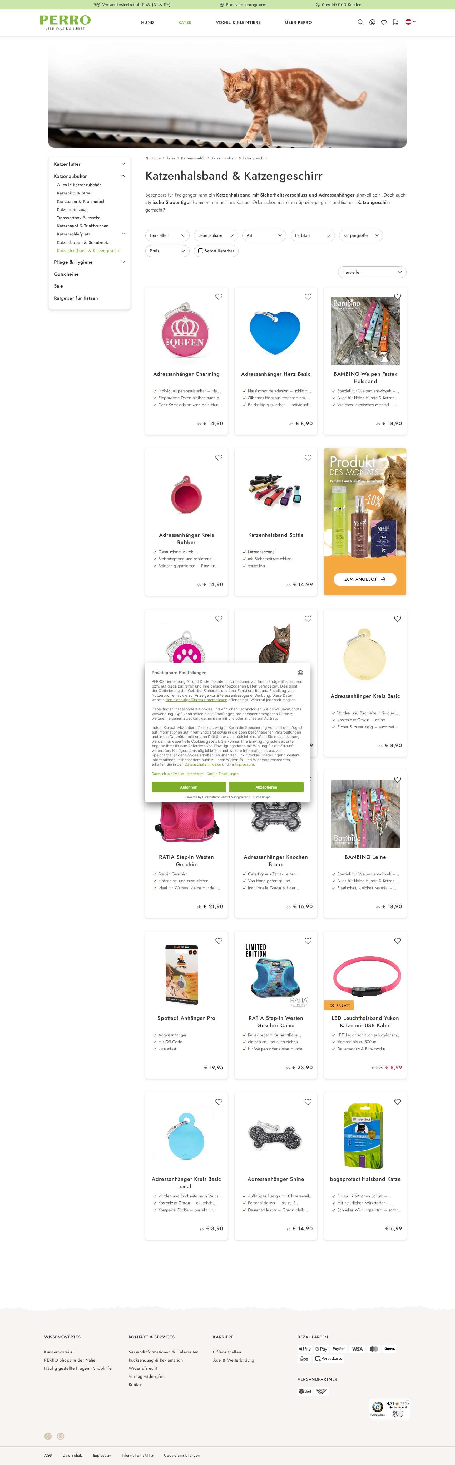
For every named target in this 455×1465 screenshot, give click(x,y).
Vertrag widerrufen (147, 1376)
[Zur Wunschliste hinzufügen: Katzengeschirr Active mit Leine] (308, 619)
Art (250, 235)
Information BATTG (138, 1455)
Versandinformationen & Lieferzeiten (164, 1352)
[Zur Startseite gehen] (65, 22)
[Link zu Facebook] (48, 1435)
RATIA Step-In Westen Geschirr (186, 861)
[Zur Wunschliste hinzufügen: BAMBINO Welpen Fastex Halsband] (397, 297)
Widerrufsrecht (143, 1368)
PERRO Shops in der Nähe (70, 1360)
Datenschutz (73, 1455)
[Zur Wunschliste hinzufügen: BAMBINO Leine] (397, 780)
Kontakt (136, 1385)
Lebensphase (210, 235)
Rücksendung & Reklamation (156, 1360)
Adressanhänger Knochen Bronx (276, 861)
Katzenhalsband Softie (276, 535)
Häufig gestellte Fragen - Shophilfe (77, 1368)
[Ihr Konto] (372, 23)
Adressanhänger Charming (186, 374)
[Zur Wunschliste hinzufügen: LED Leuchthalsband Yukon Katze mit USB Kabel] (397, 941)
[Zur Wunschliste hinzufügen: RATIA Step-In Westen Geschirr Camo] (308, 941)
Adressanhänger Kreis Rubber (186, 538)
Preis (154, 251)
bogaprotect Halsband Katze (365, 1179)
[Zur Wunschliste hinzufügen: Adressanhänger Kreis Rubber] (219, 458)
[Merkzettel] (384, 23)
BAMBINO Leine (365, 857)
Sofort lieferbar (219, 251)
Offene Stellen (227, 1352)
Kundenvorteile (58, 1352)
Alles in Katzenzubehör (79, 184)
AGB (48, 1455)
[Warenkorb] (395, 22)
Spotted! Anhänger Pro (186, 1018)
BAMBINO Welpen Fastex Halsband (365, 377)
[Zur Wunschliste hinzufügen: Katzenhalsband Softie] (308, 458)
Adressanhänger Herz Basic (276, 374)
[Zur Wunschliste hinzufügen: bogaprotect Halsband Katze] (397, 1102)
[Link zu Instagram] (60, 1435)
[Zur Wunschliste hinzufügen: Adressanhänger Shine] (308, 1102)
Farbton (302, 235)
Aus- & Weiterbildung (233, 1360)
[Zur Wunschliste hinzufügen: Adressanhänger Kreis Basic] (397, 619)
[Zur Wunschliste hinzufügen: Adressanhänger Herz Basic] (308, 297)
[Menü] (407, 1401)
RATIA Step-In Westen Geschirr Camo (276, 1022)
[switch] (398, 1414)
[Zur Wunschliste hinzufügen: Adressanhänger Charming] (219, 297)
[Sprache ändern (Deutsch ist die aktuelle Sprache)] (410, 22)
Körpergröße (356, 235)
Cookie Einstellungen (182, 1455)
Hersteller (159, 235)
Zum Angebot (360, 579)
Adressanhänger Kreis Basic (365, 696)
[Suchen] (361, 23)
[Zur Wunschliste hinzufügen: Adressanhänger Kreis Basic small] (219, 1102)
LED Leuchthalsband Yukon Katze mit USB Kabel (365, 1022)
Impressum (102, 1455)
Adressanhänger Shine (276, 1179)
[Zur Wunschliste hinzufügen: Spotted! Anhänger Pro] (219, 941)
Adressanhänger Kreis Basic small (186, 1183)
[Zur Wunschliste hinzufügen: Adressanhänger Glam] (219, 619)
